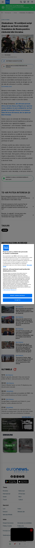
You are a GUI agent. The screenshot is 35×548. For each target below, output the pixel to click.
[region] (17, 274)
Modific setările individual (17, 295)
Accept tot (17, 300)
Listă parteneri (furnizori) (9, 290)
